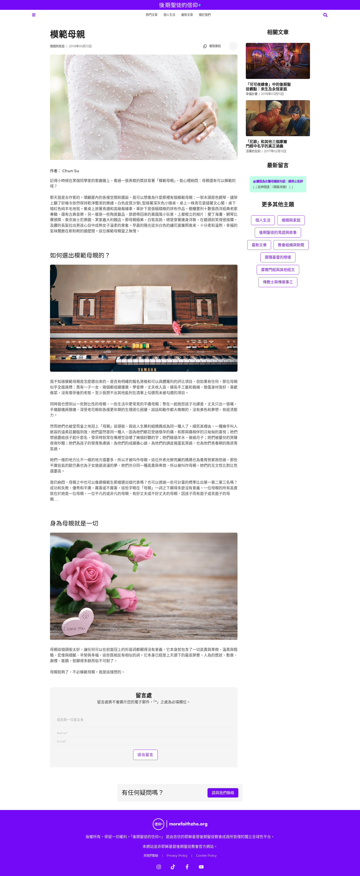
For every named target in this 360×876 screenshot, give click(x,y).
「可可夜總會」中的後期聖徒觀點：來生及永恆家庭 (268, 86)
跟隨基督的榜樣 (278, 257)
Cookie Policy (206, 855)
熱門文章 (152, 15)
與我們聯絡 (151, 855)
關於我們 (205, 15)
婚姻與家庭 (57, 46)
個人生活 (169, 15)
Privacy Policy (177, 855)
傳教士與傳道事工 (278, 282)
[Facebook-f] (187, 867)
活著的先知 (253, 151)
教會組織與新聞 (291, 245)
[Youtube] (201, 867)
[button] (33, 15)
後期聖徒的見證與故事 (278, 232)
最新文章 (187, 15)
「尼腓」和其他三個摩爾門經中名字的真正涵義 (266, 144)
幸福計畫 (252, 94)
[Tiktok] (173, 867)
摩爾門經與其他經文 (278, 270)
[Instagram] (159, 867)
